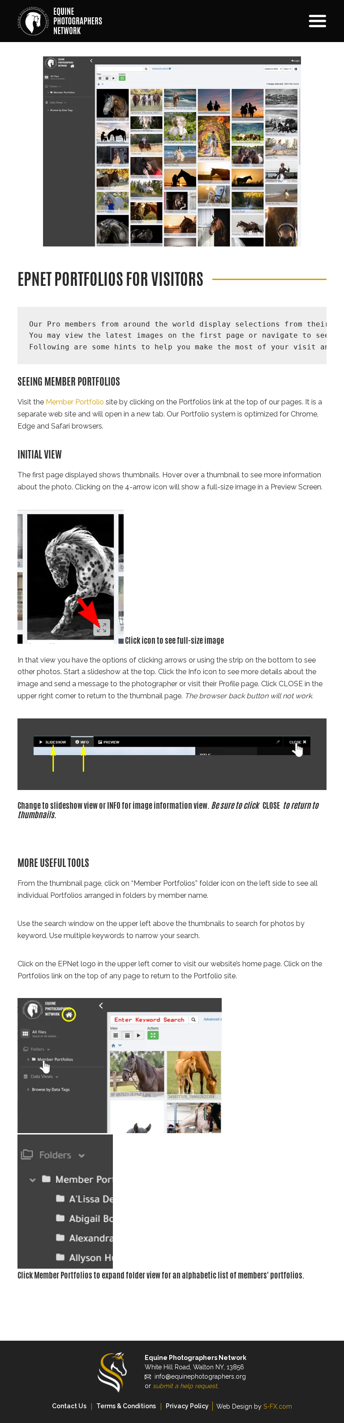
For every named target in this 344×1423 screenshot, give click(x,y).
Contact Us (69, 1406)
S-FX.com (277, 1406)
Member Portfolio (75, 402)
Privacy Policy (187, 1406)
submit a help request (185, 1385)
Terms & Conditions (126, 1406)
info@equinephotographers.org (200, 1376)
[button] (279, 21)
